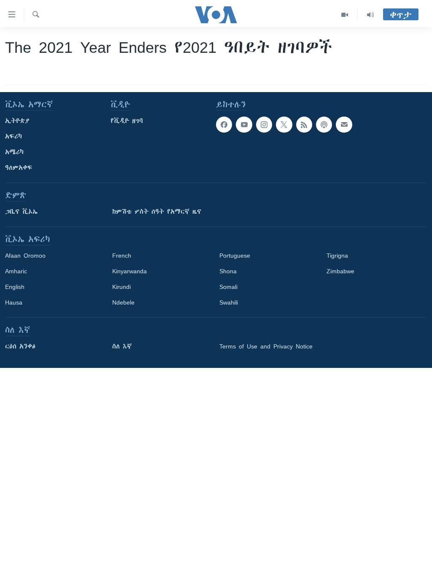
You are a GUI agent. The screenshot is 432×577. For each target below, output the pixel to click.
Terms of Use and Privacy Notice (266, 346)
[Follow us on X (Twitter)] (284, 125)
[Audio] (370, 14)
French (121, 255)
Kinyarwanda (129, 271)
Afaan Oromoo (25, 255)
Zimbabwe (340, 271)
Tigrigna (337, 255)
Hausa (13, 302)
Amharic (16, 271)
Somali (228, 287)
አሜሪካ (14, 152)
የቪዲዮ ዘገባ (127, 121)
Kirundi (121, 287)
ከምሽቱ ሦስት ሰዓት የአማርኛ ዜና (156, 211)
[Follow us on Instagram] (264, 125)
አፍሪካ (13, 136)
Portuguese (234, 255)
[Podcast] (324, 125)
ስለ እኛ (122, 346)
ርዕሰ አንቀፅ (20, 346)
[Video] (345, 14)
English (14, 287)
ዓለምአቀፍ (18, 167)
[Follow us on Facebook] (224, 125)
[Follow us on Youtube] (244, 125)
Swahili (228, 302)
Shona (228, 271)
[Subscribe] (344, 125)
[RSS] (304, 125)
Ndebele (123, 302)
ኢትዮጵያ (17, 121)
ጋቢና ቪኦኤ (21, 211)
